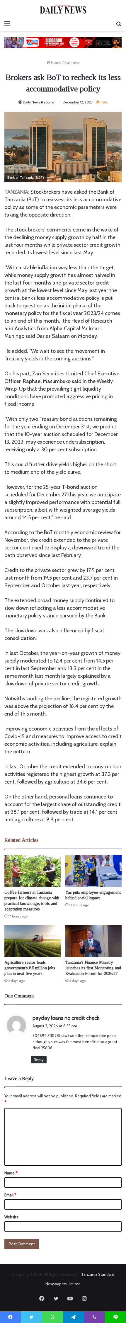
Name (10, 1173)
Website (11, 1217)
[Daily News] (63, 9)
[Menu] (7, 23)
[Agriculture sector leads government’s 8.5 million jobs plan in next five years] (32, 941)
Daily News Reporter (39, 102)
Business (72, 62)
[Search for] (119, 23)
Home (56, 62)
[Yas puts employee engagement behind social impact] (93, 871)
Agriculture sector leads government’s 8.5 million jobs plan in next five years (29, 968)
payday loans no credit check (66, 1018)
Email (10, 1195)
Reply (39, 1059)
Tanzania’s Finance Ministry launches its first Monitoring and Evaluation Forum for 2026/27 (93, 968)
